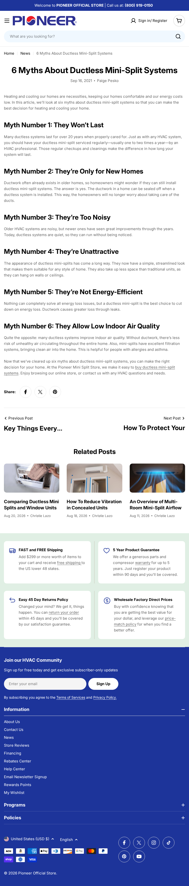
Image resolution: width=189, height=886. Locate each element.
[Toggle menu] (7, 21)
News (25, 53)
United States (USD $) (30, 839)
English (66, 839)
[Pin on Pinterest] (55, 392)
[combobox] (94, 36)
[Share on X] (40, 392)
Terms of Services (70, 697)
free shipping (69, 562)
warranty (142, 562)
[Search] (178, 36)
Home (9, 53)
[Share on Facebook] (26, 392)
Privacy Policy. (105, 697)
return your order (64, 612)
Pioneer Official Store (37, 873)
